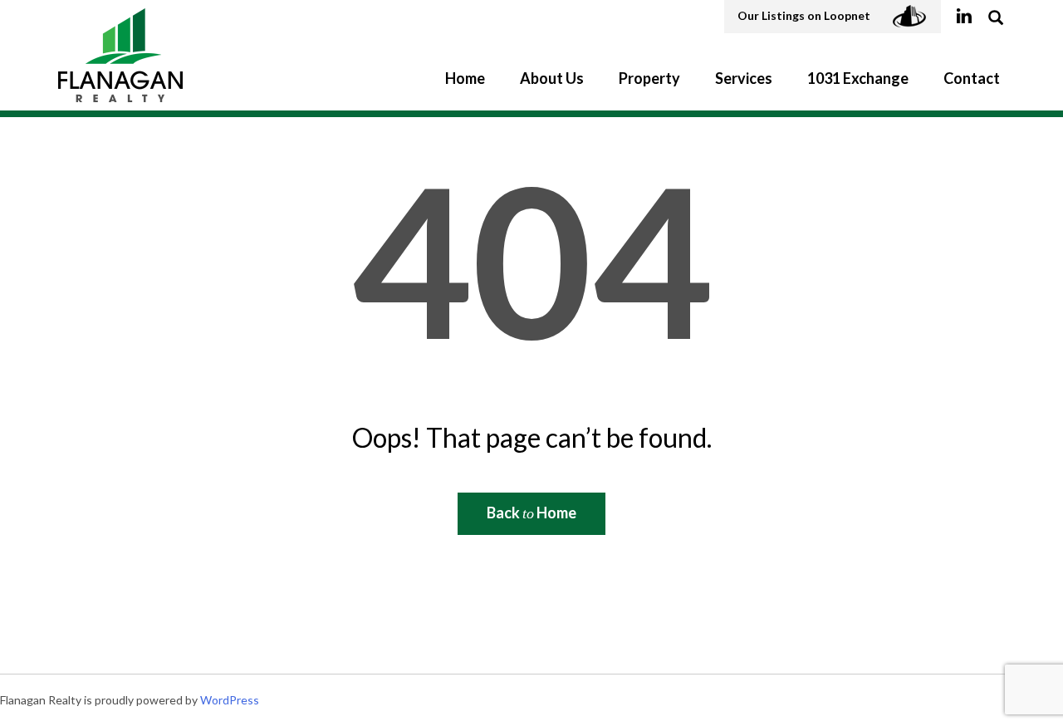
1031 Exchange (858, 78)
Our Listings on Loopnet (805, 15)
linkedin (963, 16)
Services (743, 78)
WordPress (229, 700)
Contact (971, 78)
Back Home (531, 512)
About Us (552, 78)
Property (649, 78)
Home (465, 78)
